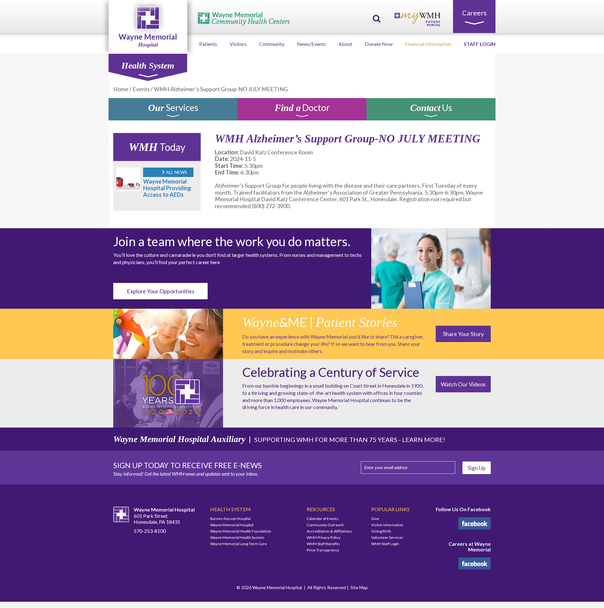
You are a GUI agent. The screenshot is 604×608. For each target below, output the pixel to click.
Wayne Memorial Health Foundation (240, 531)
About (345, 44)
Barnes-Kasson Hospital (230, 518)
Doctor (302, 108)
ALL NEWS (176, 172)
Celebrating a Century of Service (330, 372)
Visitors (238, 44)
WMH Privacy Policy (323, 537)
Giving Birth (381, 531)
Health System (147, 65)
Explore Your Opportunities (160, 291)
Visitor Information (387, 524)
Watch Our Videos (463, 384)
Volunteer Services (387, 537)
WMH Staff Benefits (323, 543)
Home (120, 89)
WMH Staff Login (385, 543)
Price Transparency (323, 550)
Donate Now (379, 44)
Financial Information (428, 44)
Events (141, 89)
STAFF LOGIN (479, 44)
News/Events (311, 44)
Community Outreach (325, 524)
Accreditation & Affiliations (329, 531)
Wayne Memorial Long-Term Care (238, 543)
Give (375, 518)
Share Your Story (463, 333)
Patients (208, 44)
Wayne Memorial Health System (237, 537)
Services (173, 108)
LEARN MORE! (423, 439)
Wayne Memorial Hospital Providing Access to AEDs (167, 188)
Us (431, 108)
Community (271, 44)
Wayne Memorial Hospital (232, 524)
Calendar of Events (322, 518)
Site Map (359, 587)
